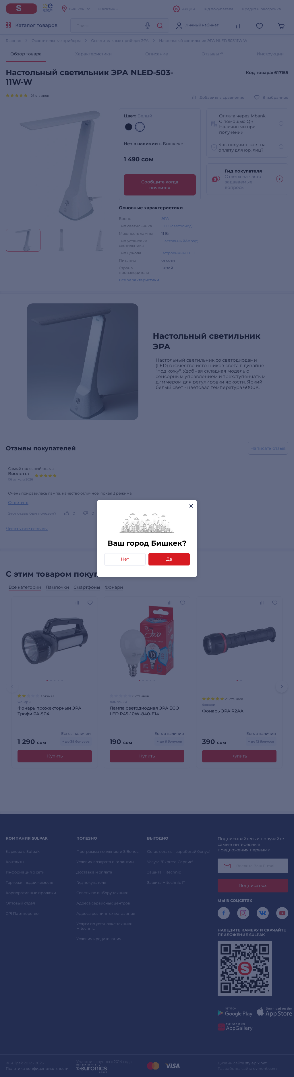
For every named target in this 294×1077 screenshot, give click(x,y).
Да (169, 559)
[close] (191, 505)
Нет (125, 559)
